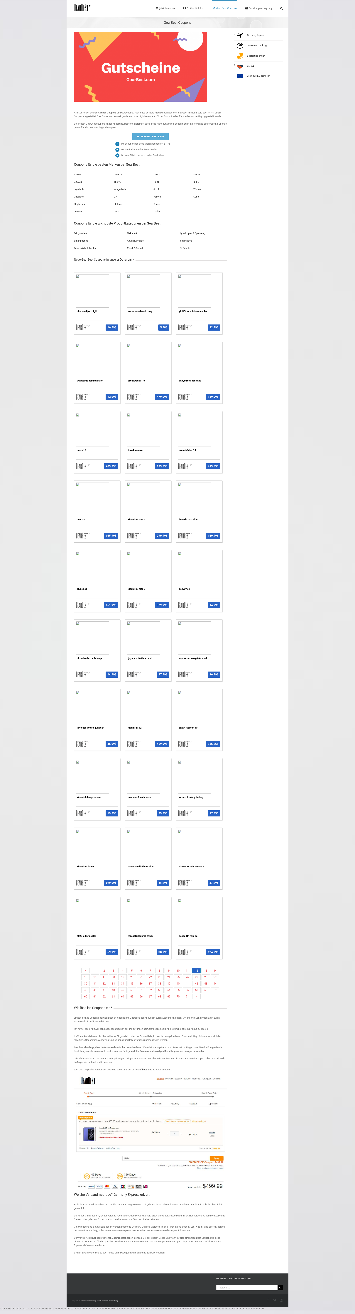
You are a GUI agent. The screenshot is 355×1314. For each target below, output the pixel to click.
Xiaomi (77, 174)
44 (215, 979)
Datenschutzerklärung (109, 1294)
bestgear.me (148, 1063)
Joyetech (79, 189)
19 (122, 973)
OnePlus (118, 174)
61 (94, 992)
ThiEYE (117, 181)
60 (85, 992)
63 (113, 992)
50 (131, 985)
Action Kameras (135, 238)
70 (178, 992)
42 (196, 979)
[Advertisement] (258, 146)
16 (94, 973)
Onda (116, 211)
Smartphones (81, 238)
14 (215, 966)
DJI (115, 196)
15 (85, 973)
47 (104, 985)
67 (150, 992)
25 (178, 973)
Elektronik (132, 231)
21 (141, 973)
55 (178, 985)
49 (122, 985)
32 (104, 979)
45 (85, 985)
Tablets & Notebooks (85, 246)
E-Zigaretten (80, 231)
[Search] (277, 8)
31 (94, 979)
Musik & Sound (135, 246)
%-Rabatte (185, 246)
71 (187, 992)
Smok (156, 189)
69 (168, 992)
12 (196, 966)
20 (131, 973)
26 (187, 973)
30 (85, 979)
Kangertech (120, 189)
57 (196, 985)
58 (205, 985)
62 (104, 992)
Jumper (78, 211)
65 (131, 992)
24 (168, 973)
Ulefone (118, 203)
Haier (156, 181)
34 (122, 979)
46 (94, 985)
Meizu (196, 174)
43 (205, 979)
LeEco (156, 174)
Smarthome (186, 238)
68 (159, 992)
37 (150, 979)
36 (141, 979)
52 (150, 985)
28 (205, 973)
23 (159, 973)
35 (131, 979)
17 (104, 973)
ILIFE (196, 181)
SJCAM (78, 181)
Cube (196, 196)
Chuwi (156, 203)
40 (178, 979)
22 (150, 973)
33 (113, 979)
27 (196, 973)
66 (141, 992)
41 (187, 979)
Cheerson (79, 196)
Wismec (197, 189)
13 (205, 966)
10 (178, 966)
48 (113, 985)
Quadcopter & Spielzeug (192, 231)
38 (159, 979)
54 (168, 985)
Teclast (157, 211)
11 (187, 966)
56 (187, 985)
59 (215, 985)
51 (141, 985)
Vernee (157, 196)
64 (122, 992)
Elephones (79, 203)
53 (159, 985)
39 (168, 979)
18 (113, 973)
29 (215, 973)
